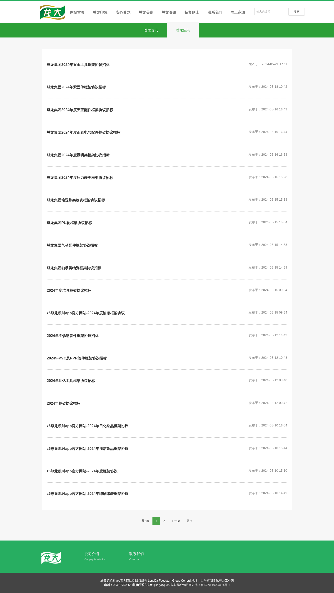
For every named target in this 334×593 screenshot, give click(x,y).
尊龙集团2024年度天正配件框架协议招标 (80, 110)
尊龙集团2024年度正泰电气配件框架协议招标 (83, 132)
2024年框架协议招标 (63, 403)
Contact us (134, 559)
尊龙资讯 (151, 30)
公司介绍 (92, 554)
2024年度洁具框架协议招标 (69, 290)
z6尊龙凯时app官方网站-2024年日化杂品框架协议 (87, 426)
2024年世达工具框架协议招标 (71, 381)
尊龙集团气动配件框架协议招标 (72, 245)
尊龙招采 (183, 30)
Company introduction (95, 559)
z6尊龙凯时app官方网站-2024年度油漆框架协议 (86, 313)
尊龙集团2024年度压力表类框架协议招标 (80, 177)
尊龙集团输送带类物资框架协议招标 (76, 200)
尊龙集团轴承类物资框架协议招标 (74, 268)
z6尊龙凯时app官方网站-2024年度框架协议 (82, 471)
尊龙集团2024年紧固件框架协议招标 (76, 87)
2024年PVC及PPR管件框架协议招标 (77, 358)
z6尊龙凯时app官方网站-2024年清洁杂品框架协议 (87, 449)
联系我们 (136, 554)
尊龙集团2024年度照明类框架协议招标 (78, 155)
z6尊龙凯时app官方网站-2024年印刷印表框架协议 (87, 494)
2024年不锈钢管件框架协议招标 (73, 336)
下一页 (175, 521)
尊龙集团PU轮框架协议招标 (69, 223)
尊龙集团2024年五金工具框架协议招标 (78, 65)
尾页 (189, 521)
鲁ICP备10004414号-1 (215, 585)
